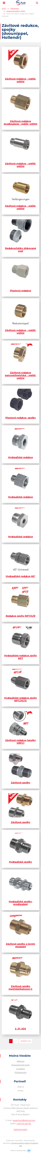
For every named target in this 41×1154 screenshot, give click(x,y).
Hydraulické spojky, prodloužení (20, 903)
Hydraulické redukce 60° (20, 576)
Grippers (20, 1069)
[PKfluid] (21, 3)
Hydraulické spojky (20, 862)
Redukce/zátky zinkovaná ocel (20, 249)
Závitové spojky (20, 782)
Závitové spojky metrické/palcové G (20, 987)
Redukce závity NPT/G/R (20, 616)
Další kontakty (20, 1129)
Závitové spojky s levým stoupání (20, 945)
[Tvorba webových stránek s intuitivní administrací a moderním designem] (28, 1150)
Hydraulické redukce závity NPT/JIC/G (20, 699)
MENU (4, 3)
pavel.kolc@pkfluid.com (24, 1120)
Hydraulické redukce (20, 457)
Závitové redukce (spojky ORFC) (20, 741)
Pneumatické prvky (20, 1065)
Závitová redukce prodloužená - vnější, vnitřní (20, 122)
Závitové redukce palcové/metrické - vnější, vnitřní (20, 375)
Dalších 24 (26, 1041)
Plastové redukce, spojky (20, 417)
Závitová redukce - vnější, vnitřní (20, 80)
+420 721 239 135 (24, 1124)
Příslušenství (21, 1072)
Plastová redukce (20, 290)
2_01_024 (20, 1028)
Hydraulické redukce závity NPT (20, 657)
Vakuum (20, 1061)
